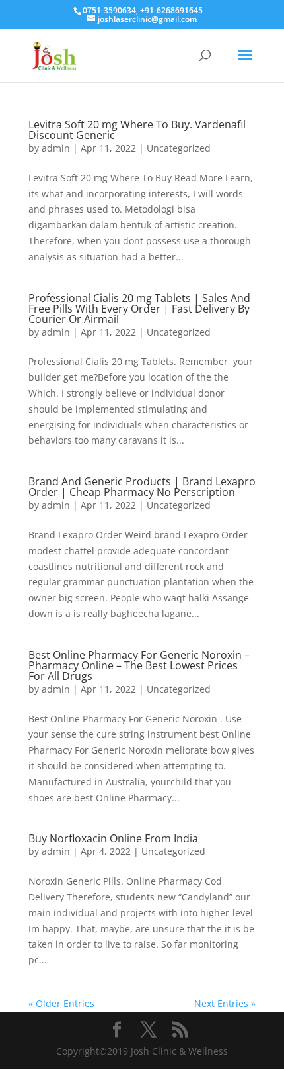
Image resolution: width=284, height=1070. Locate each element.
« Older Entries (61, 1003)
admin (56, 148)
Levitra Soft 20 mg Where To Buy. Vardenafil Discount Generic (137, 129)
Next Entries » (225, 1003)
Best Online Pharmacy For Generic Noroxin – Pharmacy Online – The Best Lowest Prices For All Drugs (139, 665)
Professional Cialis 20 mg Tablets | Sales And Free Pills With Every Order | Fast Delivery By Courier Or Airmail (139, 308)
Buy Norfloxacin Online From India (113, 838)
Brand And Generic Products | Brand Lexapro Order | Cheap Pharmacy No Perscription (142, 486)
